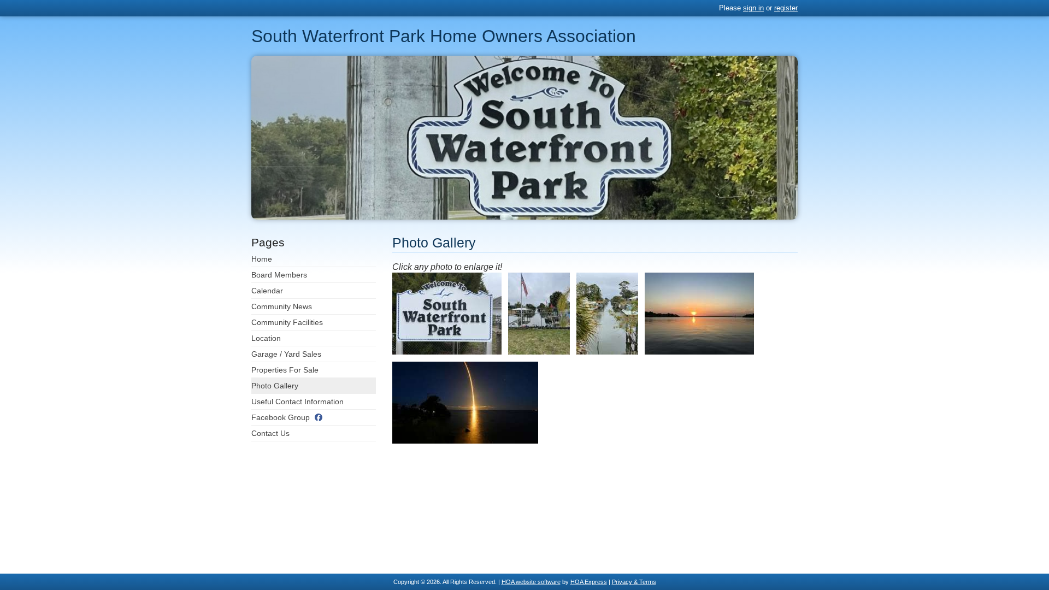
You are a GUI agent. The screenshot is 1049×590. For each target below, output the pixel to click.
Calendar (267, 290)
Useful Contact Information (297, 401)
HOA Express (588, 582)
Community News (281, 306)
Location (266, 338)
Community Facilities (287, 322)
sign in (753, 8)
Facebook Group (280, 417)
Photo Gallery (274, 385)
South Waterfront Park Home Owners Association (443, 36)
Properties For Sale (285, 369)
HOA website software (531, 582)
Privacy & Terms (634, 582)
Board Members (279, 274)
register (786, 8)
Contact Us (270, 433)
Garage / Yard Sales (286, 354)
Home (261, 259)
